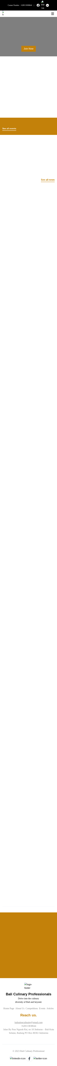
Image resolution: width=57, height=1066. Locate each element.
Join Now (28, 48)
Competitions (32, 1008)
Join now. (7, 160)
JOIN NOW (28, 975)
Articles (50, 1008)
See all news (48, 180)
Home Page (8, 1008)
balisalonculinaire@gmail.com (29, 1022)
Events (42, 1008)
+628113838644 (26, 5)
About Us (19, 1008)
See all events (9, 128)
